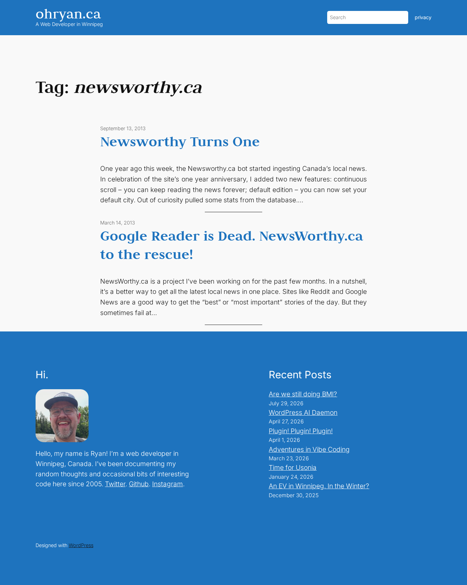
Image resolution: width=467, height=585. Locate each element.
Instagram (167, 484)
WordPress (81, 545)
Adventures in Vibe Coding (309, 449)
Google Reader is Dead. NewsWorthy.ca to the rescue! (231, 245)
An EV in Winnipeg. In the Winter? (319, 486)
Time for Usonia (293, 467)
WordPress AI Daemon (303, 412)
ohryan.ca (68, 13)
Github (139, 484)
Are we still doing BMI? (303, 394)
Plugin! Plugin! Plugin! (301, 431)
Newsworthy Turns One (180, 141)
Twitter (115, 484)
